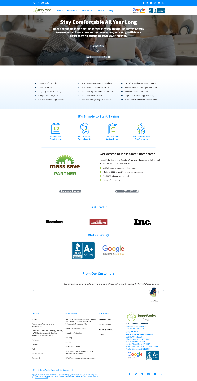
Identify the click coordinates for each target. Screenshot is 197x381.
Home (60, 10)
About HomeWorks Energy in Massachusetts (43, 325)
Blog (111, 10)
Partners (85, 10)
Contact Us (36, 358)
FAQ (33, 349)
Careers (35, 344)
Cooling (68, 342)
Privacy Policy (37, 353)
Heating (68, 337)
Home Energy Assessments (76, 328)
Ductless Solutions (72, 347)
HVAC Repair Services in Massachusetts (80, 358)
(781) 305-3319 (131, 331)
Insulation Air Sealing (73, 333)
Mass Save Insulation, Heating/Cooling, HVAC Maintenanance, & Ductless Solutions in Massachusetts (47, 333)
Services (71, 10)
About (99, 10)
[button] (33, 290)
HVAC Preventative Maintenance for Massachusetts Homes (79, 352)
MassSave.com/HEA (41, 378)
